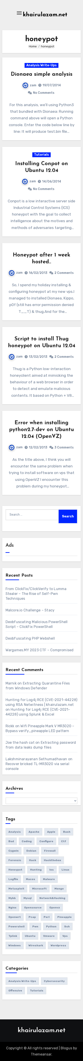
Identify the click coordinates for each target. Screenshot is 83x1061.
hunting (36, 869)
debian (31, 850)
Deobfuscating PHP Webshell (30, 638)
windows (14, 945)
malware (49, 879)
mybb (12, 898)
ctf (63, 841)
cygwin (13, 850)
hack (32, 860)
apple (51, 831)
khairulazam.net (45, 15)
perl (47, 917)
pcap (32, 917)
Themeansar (41, 1054)
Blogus (66, 1048)
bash (66, 831)
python (51, 926)
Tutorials (41, 155)
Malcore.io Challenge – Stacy (30, 610)
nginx (12, 907)
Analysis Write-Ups (41, 65)
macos (30, 879)
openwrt (14, 917)
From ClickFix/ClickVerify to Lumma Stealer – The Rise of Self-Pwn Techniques (36, 594)
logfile (13, 879)
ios (51, 869)
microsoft (39, 888)
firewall (50, 850)
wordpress (58, 945)
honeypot (15, 869)
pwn (35, 926)
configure (46, 841)
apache (34, 831)
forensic (14, 860)
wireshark (36, 945)
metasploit (16, 888)
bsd (11, 841)
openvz (54, 907)
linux (65, 869)
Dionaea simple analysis (41, 74)
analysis (14, 831)
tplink (12, 935)
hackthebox (52, 860)
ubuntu (30, 935)
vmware (49, 935)
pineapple (64, 917)
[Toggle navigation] (19, 13)
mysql (27, 898)
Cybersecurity (54, 981)
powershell (16, 926)
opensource (33, 907)
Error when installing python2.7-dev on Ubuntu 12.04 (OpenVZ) (41, 429)
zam (33, 85)
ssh (67, 926)
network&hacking (52, 898)
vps (65, 935)
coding (27, 841)
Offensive (15, 990)
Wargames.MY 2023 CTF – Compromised (40, 650)
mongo (59, 888)
